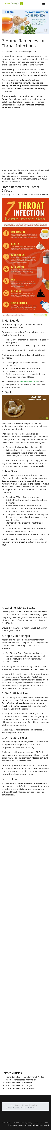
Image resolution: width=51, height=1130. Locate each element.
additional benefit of (29, 381)
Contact (45, 1123)
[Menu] (43, 3)
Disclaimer (6, 1123)
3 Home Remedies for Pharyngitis (21, 1079)
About (36, 1123)
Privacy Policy (26, 1123)
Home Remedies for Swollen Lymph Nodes (25, 1077)
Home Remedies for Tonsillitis (19, 1082)
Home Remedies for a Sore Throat (21, 1088)
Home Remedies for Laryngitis (19, 1085)
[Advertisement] (25, 141)
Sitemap (16, 1123)
